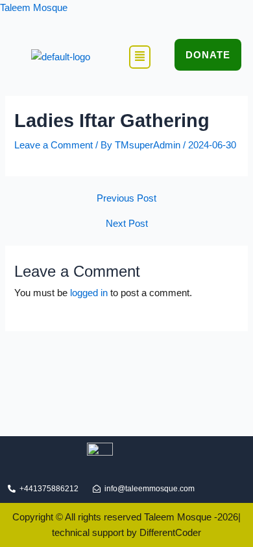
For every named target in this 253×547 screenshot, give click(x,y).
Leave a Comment (53, 145)
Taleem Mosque (33, 8)
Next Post (127, 224)
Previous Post (126, 199)
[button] (140, 57)
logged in (89, 293)
